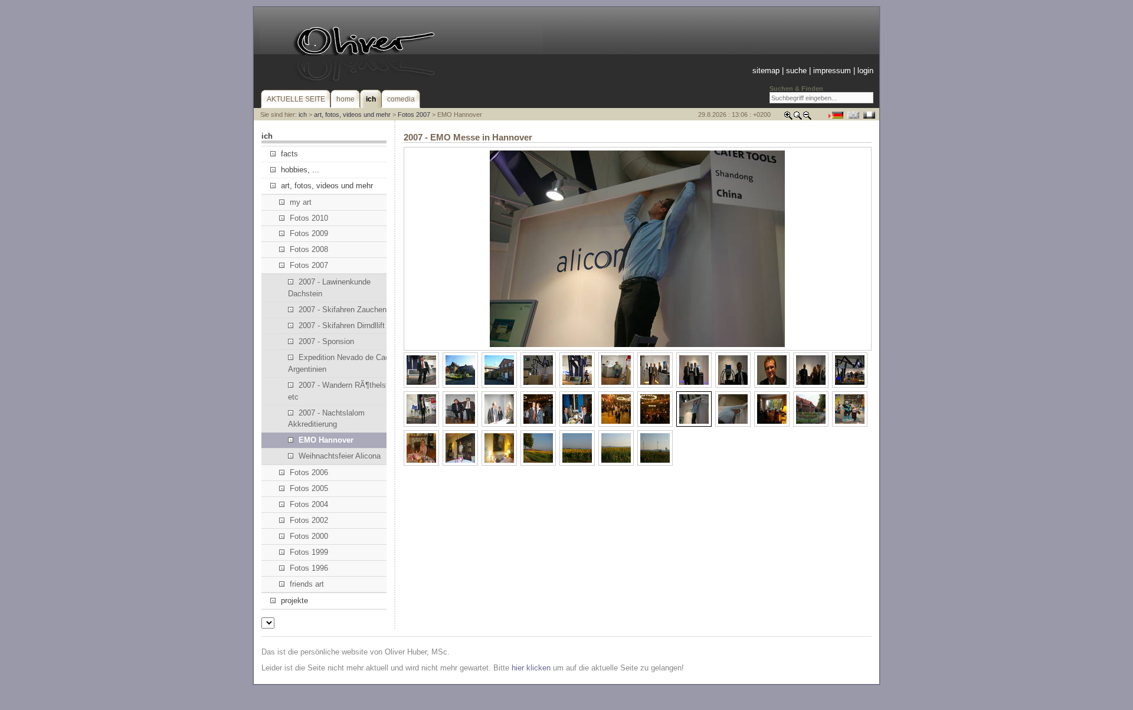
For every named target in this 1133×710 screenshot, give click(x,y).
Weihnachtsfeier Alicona (340, 455)
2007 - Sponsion (326, 341)
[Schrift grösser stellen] (788, 117)
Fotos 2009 (309, 233)
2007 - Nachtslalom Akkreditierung (326, 418)
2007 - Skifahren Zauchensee (349, 309)
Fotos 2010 (309, 218)
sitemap (766, 70)
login (865, 70)
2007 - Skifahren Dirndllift (342, 325)
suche (796, 70)
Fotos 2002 (309, 520)
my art (301, 202)
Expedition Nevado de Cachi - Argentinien (344, 363)
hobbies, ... (300, 169)
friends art (307, 584)
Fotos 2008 (309, 249)
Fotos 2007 (414, 114)
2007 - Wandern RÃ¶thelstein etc (343, 391)
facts (289, 153)
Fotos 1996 (309, 568)
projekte (294, 600)
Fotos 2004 (309, 504)
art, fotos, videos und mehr (352, 114)
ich (303, 114)
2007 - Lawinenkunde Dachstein (329, 287)
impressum (832, 70)
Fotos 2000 (309, 536)
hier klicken (531, 667)
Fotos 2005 (309, 488)
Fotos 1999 (309, 552)
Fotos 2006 (309, 472)
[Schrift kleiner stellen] (807, 117)
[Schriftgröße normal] (798, 117)
